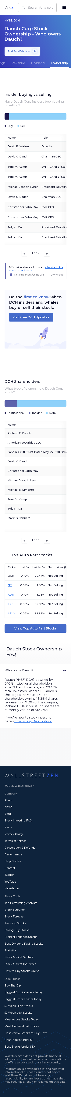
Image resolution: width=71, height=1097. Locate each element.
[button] (35, 670)
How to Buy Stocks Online (22, 971)
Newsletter (12, 888)
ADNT (12, 594)
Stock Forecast (14, 916)
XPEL (11, 604)
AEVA (11, 613)
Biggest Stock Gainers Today (24, 992)
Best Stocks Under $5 (19, 1040)
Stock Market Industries (20, 964)
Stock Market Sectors (19, 957)
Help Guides (13, 861)
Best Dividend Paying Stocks (24, 943)
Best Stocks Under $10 (20, 1046)
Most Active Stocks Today (22, 1019)
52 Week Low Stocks (18, 1012)
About (9, 800)
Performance (13, 854)
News (8, 807)
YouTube (10, 881)
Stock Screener (15, 909)
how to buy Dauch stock (33, 721)
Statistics (10, 950)
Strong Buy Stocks (17, 930)
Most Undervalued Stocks (22, 1026)
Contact (10, 868)
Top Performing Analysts (21, 903)
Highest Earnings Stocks (21, 937)
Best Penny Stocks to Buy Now (26, 1033)
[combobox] (37, 7)
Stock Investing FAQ (18, 820)
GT (10, 585)
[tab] (18, 63)
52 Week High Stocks (19, 1006)
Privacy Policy (14, 834)
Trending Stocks (15, 923)
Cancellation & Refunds (20, 847)
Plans (8, 827)
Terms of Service (16, 841)
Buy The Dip (13, 985)
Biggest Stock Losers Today (23, 999)
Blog (8, 813)
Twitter (9, 875)
